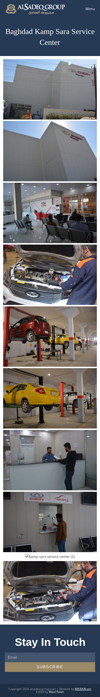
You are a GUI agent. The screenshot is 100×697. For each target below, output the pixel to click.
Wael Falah (56, 692)
